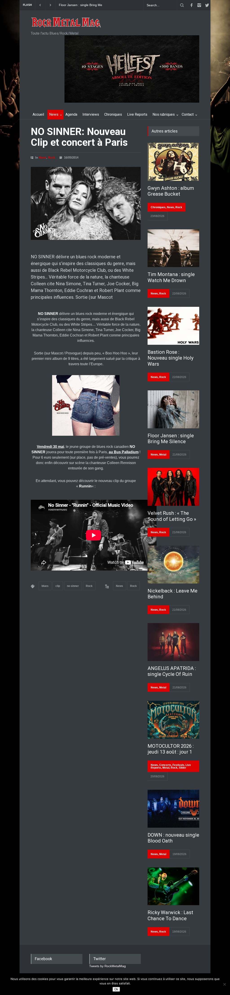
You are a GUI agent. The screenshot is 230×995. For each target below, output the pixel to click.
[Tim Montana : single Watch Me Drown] (173, 248)
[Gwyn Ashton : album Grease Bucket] (173, 162)
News (53, 114)
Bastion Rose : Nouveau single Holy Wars (170, 358)
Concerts (165, 765)
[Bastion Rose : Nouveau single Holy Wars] (173, 326)
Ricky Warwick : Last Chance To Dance (170, 915)
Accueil (38, 114)
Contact (188, 114)
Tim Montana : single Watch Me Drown (171, 277)
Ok (116, 989)
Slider (182, 767)
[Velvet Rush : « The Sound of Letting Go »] (173, 487)
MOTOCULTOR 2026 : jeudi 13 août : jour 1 (171, 749)
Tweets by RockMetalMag (107, 966)
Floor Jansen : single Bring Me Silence (80, 5)
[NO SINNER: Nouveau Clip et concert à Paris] (86, 203)
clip (57, 586)
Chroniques (113, 114)
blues (45, 586)
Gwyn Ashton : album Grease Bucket (171, 191)
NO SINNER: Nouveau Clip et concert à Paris (79, 137)
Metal (162, 454)
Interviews (90, 114)
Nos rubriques (164, 114)
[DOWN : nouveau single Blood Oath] (173, 809)
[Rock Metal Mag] (66, 23)
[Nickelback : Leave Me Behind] (173, 565)
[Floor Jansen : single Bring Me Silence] (173, 409)
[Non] (224, 984)
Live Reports (137, 114)
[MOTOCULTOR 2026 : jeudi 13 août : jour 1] (173, 720)
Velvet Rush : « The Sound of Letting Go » (172, 516)
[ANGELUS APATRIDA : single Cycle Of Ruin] (173, 642)
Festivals (178, 765)
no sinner (73, 586)
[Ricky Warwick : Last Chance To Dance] (173, 886)
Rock (51, 157)
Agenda (71, 114)
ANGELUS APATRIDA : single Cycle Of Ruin (172, 671)
